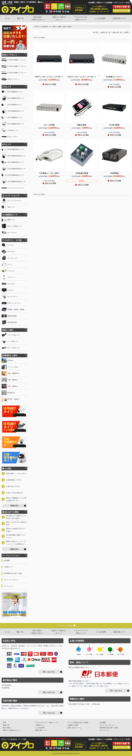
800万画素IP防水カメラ (15, 149)
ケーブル (10, 245)
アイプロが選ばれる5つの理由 (77, 722)
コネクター (11, 284)
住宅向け (10, 360)
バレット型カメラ (13, 335)
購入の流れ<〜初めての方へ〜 (37, 632)
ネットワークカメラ (14, 201)
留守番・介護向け (13, 399)
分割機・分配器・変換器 (15, 309)
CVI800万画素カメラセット (17, 60)
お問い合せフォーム (74, 728)
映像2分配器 (81, 125)
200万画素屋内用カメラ (15, 124)
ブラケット (11, 277)
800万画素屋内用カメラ (15, 98)
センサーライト (12, 297)
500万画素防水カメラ (14, 105)
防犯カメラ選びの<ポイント (59, 632)
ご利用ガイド (100, 2)
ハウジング (11, 271)
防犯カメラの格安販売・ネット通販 (45, 26)
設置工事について (119, 18)
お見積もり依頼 (72, 725)
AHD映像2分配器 (81, 173)
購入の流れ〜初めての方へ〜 (38, 18)
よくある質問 (100, 18)
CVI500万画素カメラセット (17, 66)
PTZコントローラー (14, 303)
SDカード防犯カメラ (14, 226)
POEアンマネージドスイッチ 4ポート (82, 77)
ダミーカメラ (12, 232)
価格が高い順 (117, 32)
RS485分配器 (114, 125)
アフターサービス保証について (80, 18)
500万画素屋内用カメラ (15, 111)
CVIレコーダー (12, 137)
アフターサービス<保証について (81, 632)
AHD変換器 (114, 173)
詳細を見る (14, 506)
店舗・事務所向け (13, 373)
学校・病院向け (12, 380)
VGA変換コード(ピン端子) (49, 173)
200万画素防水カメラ (14, 117)
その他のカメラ (12, 130)
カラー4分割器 (49, 125)
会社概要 (91, 2)
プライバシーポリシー (11, 580)
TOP (4, 722)
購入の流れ (7, 728)
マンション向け (12, 367)
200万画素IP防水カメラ (15, 175)
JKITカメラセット (13, 79)
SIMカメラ (11, 207)
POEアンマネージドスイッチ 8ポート (49, 77)
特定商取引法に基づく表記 (12, 573)
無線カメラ (11, 220)
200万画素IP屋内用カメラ (16, 182)
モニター (10, 290)
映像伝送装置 (12, 316)
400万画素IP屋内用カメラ (16, 169)
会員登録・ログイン (113, 2)
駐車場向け (11, 393)
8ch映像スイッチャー (114, 77)
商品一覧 (20, 18)
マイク (9, 264)
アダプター (11, 252)
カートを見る (125, 2)
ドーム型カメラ (12, 341)
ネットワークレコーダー (15, 188)
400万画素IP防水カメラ (15, 162)
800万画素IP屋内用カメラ (16, 156)
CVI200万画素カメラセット (17, 73)
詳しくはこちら (49, 672)
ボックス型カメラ (13, 348)
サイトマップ (8, 586)
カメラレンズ (12, 258)
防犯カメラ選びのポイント (59, 18)
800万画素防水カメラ (14, 92)
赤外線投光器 (12, 322)
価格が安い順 (105, 32)
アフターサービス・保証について (46, 722)
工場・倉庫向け (12, 386)
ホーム (7, 18)
